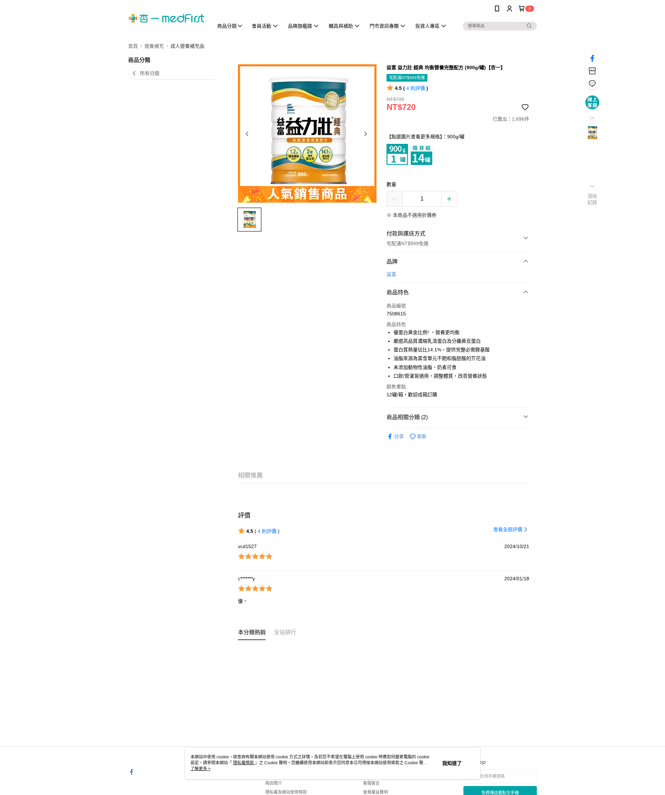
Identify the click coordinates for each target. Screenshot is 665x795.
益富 (391, 274)
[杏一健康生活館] (166, 18)
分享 (399, 436)
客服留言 (371, 783)
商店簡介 (273, 783)
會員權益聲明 (375, 792)
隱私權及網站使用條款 (286, 792)
